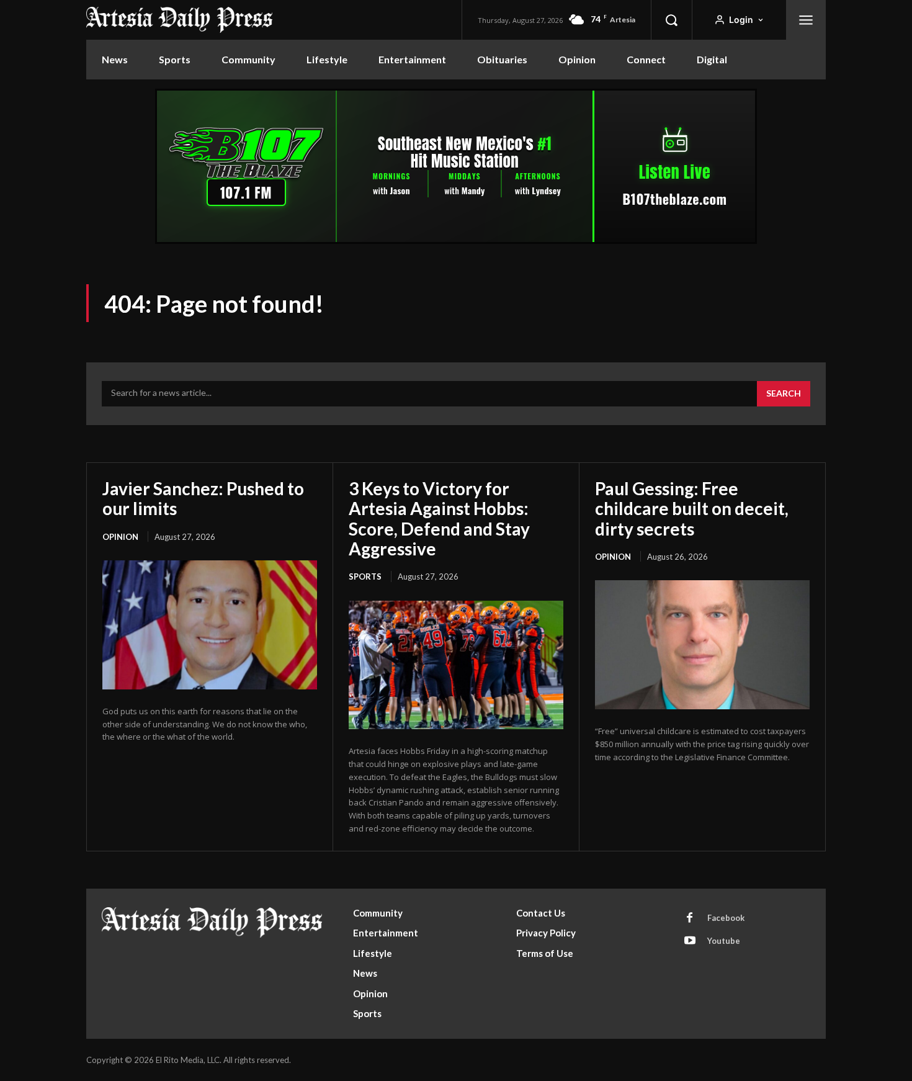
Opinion (120, 537)
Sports (365, 576)
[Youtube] (690, 941)
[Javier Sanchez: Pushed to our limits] (209, 624)
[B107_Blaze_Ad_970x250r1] (456, 240)
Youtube (723, 941)
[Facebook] (690, 918)
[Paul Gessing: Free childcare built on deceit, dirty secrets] (702, 644)
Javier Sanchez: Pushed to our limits (203, 498)
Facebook (725, 918)
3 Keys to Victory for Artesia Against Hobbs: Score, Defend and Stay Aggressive (439, 518)
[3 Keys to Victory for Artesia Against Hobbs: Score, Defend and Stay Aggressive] (456, 665)
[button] (671, 20)
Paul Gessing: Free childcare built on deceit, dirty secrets (692, 508)
